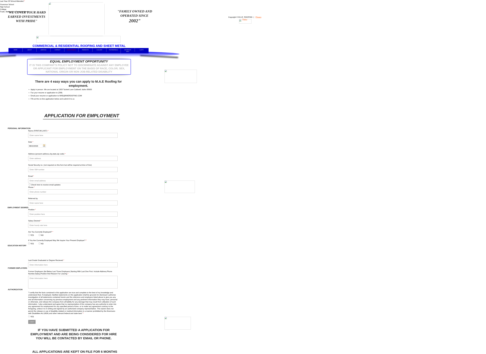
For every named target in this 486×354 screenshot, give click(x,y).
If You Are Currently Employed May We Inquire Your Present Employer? (57, 240)
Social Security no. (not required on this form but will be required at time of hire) (60, 165)
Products (85, 50)
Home (15, 50)
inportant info (127, 50)
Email (31, 176)
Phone (31, 187)
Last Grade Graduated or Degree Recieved (46, 260)
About (29, 50)
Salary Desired (34, 221)
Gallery (99, 50)
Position (32, 210)
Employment (71, 50)
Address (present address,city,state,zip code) (46, 154)
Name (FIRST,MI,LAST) (38, 131)
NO (42, 235)
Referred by (33, 198)
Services (43, 50)
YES (32, 235)
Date (30, 142)
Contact (57, 50)
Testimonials (113, 50)
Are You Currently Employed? (40, 232)
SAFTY (142, 50)
